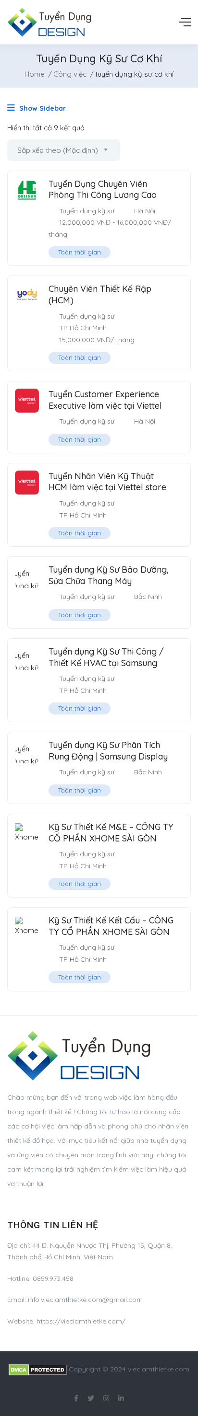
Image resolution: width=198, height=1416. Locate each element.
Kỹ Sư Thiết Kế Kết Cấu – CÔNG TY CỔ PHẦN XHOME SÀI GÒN (111, 926)
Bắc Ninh (148, 596)
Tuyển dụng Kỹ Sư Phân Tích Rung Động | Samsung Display (108, 750)
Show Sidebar (41, 108)
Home (35, 74)
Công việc (70, 74)
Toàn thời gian (79, 252)
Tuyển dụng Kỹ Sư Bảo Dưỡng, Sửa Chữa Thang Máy (109, 575)
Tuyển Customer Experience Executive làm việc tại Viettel (105, 400)
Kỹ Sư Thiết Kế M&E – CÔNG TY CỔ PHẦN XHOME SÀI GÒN (111, 832)
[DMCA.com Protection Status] (38, 1369)
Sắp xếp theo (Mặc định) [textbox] (57, 150)
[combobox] (63, 150)
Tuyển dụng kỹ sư (86, 211)
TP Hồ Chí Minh (83, 327)
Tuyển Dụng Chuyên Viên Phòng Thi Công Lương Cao (103, 189)
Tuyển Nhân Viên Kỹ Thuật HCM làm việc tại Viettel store (107, 482)
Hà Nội (144, 211)
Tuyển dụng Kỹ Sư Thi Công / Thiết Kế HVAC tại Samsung (106, 657)
